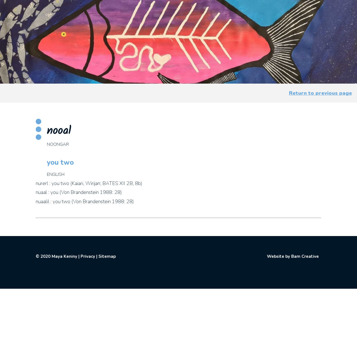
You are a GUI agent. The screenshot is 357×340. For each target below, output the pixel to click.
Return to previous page (320, 93)
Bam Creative (305, 256)
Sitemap (107, 256)
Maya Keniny (64, 256)
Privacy (88, 256)
